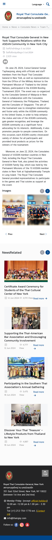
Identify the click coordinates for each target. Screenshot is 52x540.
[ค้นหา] (48, 4)
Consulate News (28, 27)
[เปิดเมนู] (4, 4)
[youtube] (27, 526)
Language (37, 4)
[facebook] (16, 526)
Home (5, 27)
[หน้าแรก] (8, 16)
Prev (10, 234)
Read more (38, 298)
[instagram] (22, 526)
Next (42, 234)
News (14, 27)
